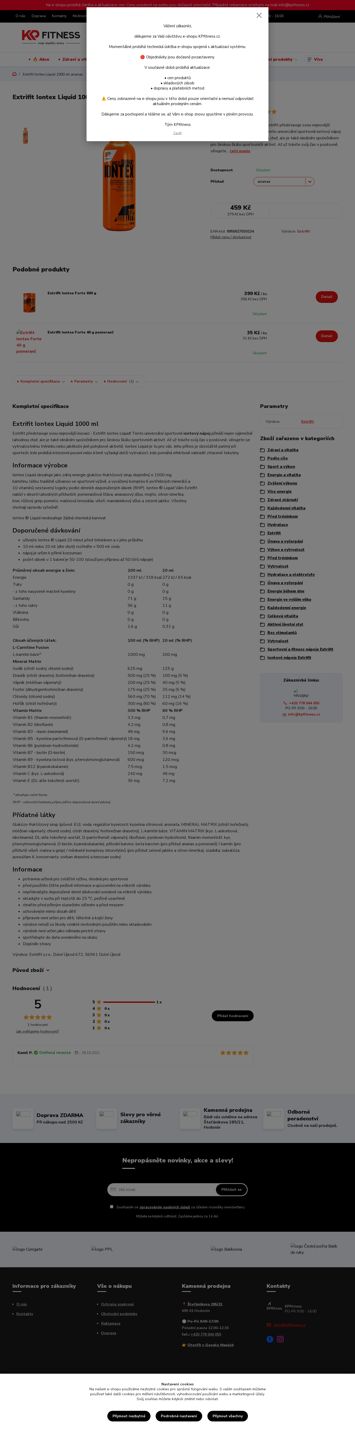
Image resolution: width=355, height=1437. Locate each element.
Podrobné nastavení (179, 1416)
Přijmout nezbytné (129, 1416)
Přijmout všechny (228, 1416)
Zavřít (177, 133)
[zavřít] (259, 15)
